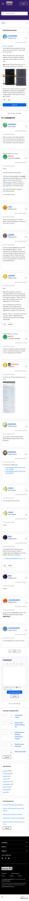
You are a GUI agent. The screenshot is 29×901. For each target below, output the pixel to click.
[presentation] (4, 664)
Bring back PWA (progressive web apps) (13, 804)
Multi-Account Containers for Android (12, 814)
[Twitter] (2, 858)
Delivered (5, 789)
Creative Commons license (8, 886)
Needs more (6, 776)
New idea (15, 333)
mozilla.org (4, 873)
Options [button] (27, 22)
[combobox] (14, 13)
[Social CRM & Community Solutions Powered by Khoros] (23, 897)
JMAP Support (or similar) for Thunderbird (14, 818)
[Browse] (3, 3)
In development (7, 784)
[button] (4, 100)
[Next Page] (19, 651)
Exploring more (7, 781)
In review (10, 46)
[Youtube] (8, 858)
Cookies (11, 875)
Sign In (23, 3)
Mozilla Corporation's (9, 879)
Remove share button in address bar (20, 725)
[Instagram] (5, 858)
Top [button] (2, 897)
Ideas (3, 22)
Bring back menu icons (10, 30)
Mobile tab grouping (20, 751)
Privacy (3, 875)
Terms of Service (15, 873)
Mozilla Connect (9, 3)
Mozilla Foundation (6, 880)
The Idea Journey (8, 182)
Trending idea (6, 773)
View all (7, 757)
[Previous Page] (9, 651)
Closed (4, 792)
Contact (20, 875)
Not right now (6, 787)
